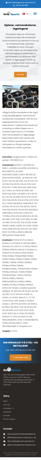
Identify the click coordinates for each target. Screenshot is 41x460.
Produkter (7, 408)
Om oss (6, 405)
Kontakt (6, 415)
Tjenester (7, 412)
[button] (35, 13)
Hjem (5, 401)
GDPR (34, 455)
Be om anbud (9, 419)
